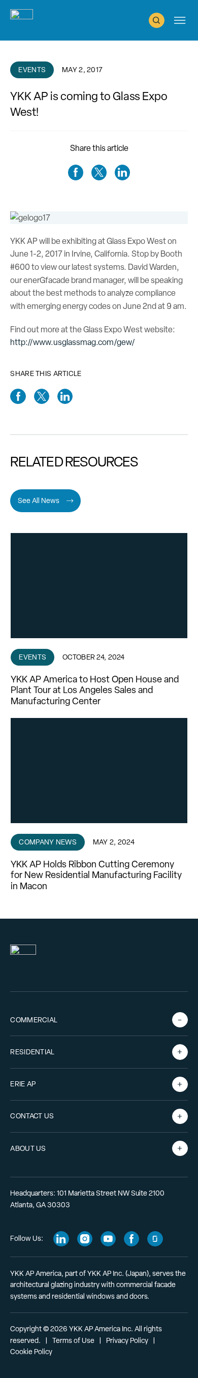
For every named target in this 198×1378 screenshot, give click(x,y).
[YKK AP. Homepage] (21, 20)
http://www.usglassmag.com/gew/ (72, 342)
